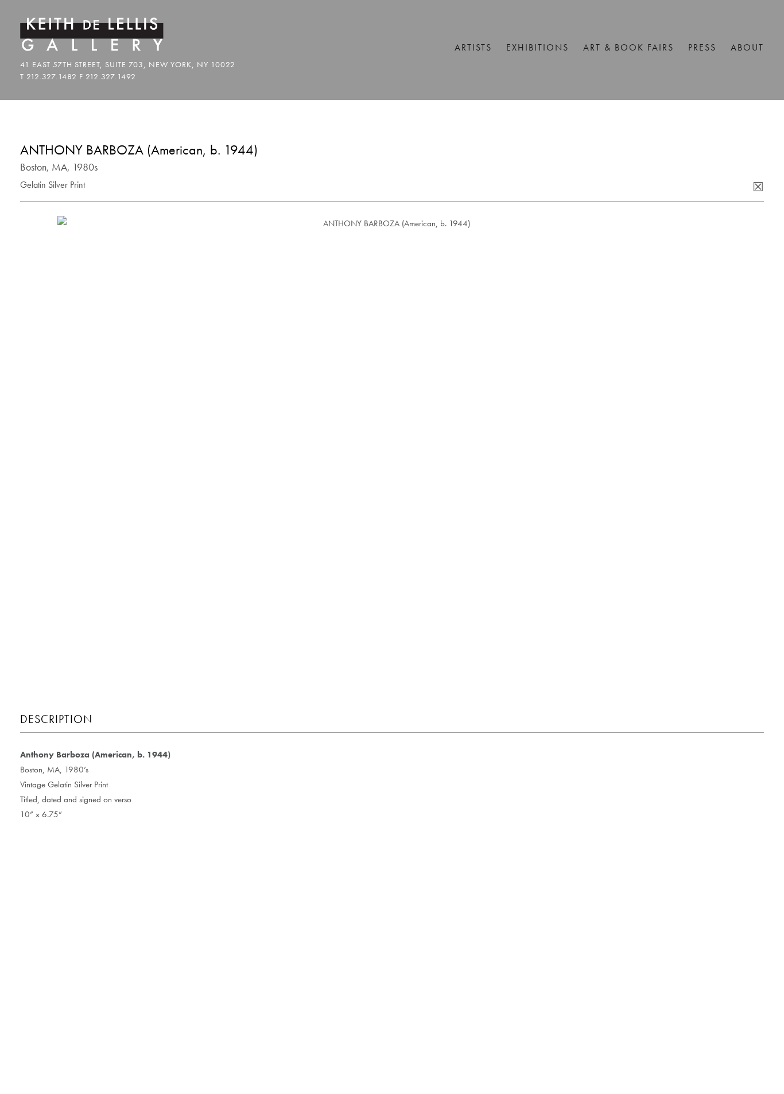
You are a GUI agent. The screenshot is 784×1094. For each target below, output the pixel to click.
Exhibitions (537, 47)
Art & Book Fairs (628, 47)
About (747, 47)
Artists (473, 47)
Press (702, 47)
